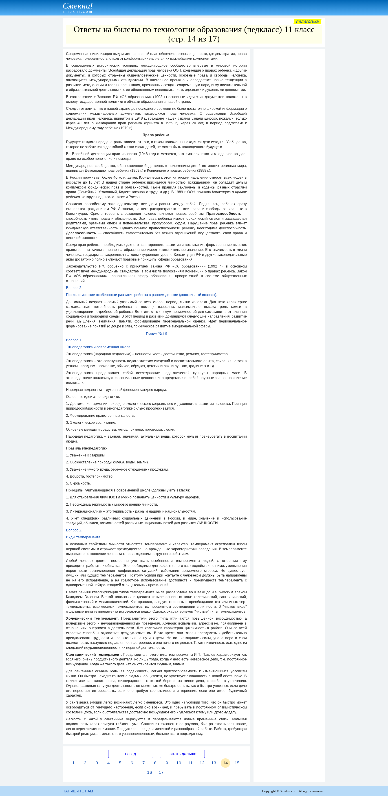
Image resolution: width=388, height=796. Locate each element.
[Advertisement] (289, 118)
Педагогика (307, 21)
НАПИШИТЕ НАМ (78, 791)
